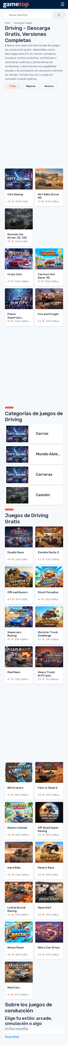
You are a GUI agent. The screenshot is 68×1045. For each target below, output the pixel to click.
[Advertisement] (34, 127)
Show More (12, 1036)
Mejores (31, 86)
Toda (12, 86)
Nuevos (49, 86)
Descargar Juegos (23, 23)
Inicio (7, 23)
